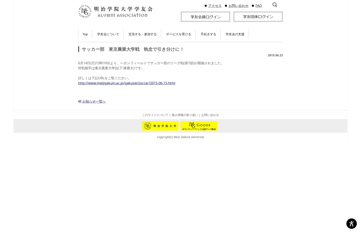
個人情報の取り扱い (185, 115)
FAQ (258, 5)
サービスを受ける (178, 34)
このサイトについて (155, 115)
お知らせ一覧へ (94, 101)
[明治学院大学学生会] (115, 11)
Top (85, 34)
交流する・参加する (142, 34)
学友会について (108, 34)
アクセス (215, 5)
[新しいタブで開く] (205, 16)
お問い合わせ (239, 5)
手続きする (208, 34)
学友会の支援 (235, 34)
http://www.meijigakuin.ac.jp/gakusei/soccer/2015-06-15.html (126, 83)
